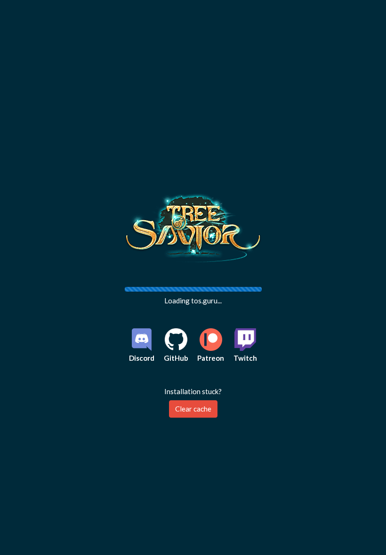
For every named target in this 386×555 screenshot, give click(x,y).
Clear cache (193, 408)
